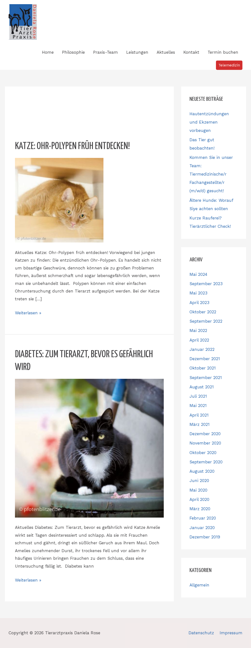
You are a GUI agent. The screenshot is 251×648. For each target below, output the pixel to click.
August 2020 (201, 471)
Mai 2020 (198, 490)
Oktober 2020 (202, 452)
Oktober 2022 (202, 311)
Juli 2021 (198, 396)
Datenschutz (201, 632)
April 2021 (199, 415)
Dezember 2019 (204, 536)
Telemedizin (229, 65)
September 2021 (205, 377)
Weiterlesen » (28, 312)
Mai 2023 (198, 293)
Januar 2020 (202, 527)
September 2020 (206, 461)
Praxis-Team (105, 52)
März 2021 (199, 424)
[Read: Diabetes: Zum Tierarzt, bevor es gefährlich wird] (89, 447)
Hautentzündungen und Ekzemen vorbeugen (209, 122)
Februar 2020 (202, 518)
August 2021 (201, 386)
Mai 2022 (198, 330)
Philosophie (73, 52)
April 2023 (199, 302)
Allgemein (199, 585)
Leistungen (137, 52)
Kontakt (191, 52)
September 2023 (206, 283)
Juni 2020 (199, 480)
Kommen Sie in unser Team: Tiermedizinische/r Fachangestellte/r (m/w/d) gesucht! (211, 174)
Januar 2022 (201, 349)
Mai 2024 (198, 274)
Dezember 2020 (205, 433)
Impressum (231, 632)
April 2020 (199, 499)
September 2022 (205, 321)
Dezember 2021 (204, 358)
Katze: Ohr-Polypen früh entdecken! (72, 146)
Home (48, 52)
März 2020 (199, 508)
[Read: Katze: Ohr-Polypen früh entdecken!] (59, 199)
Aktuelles (166, 52)
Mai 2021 (198, 405)
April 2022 (199, 340)
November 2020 (205, 443)
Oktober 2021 (202, 368)
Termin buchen (223, 52)
